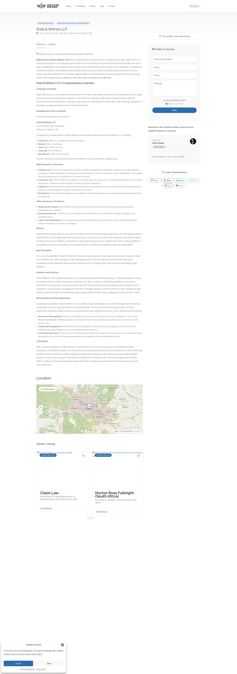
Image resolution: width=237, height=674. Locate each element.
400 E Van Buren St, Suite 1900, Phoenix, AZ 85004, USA (65, 33)
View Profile (158, 147)
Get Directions (49, 389)
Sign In (195, 6)
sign (161, 157)
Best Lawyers (66, 320)
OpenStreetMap (127, 431)
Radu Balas (158, 143)
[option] (62, 481)
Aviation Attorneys (46, 23)
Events (93, 6)
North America (71, 23)
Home (68, 6)
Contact (111, 6)
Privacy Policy (41, 669)
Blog (102, 6)
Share (155, 180)
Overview (40, 44)
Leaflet (116, 431)
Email (180, 185)
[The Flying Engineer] (47, 5)
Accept (18, 663)
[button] (62, 645)
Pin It (168, 185)
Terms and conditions (27, 669)
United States (83, 23)
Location (52, 44)
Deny (49, 663)
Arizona (61, 23)
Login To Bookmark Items (176, 172)
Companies (80, 6)
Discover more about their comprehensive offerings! (87, 78)
